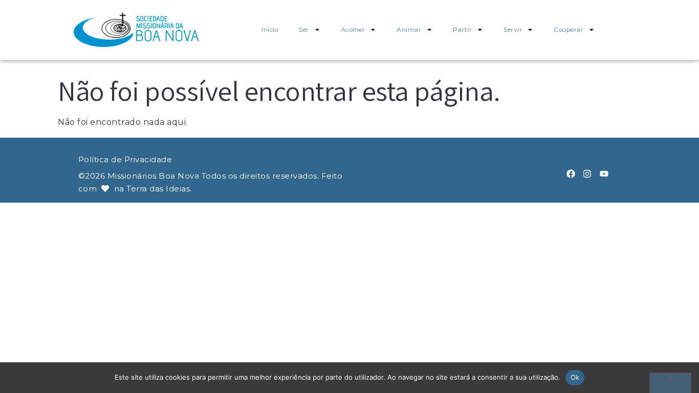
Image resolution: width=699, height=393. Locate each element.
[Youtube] (604, 173)
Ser (304, 29)
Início (269, 29)
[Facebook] (570, 173)
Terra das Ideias (158, 188)
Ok (575, 377)
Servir (513, 29)
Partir (462, 29)
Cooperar (568, 29)
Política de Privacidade (125, 159)
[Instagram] (587, 173)
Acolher (353, 29)
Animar (409, 29)
